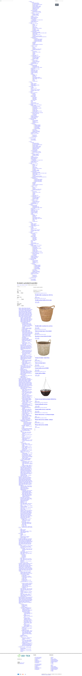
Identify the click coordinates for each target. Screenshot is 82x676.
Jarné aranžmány (37, 127)
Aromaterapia (31, 104)
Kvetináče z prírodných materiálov (37, 4)
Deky (32, 88)
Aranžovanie (33, 123)
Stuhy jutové (34, 238)
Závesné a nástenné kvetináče (37, 146)
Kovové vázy (35, 135)
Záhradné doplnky (33, 20)
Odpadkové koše (35, 81)
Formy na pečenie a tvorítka (36, 192)
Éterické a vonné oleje (36, 113)
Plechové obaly (35, 149)
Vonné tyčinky (35, 114)
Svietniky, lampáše (33, 258)
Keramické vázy (35, 136)
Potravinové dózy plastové (38, 40)
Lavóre (34, 80)
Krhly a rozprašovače (34, 18)
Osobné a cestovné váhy (34, 72)
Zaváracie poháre (35, 60)
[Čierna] (19, 292)
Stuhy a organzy (33, 96)
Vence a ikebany (35, 130)
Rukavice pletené (33, 95)
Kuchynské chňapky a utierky (35, 90)
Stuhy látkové (35, 98)
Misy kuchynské (35, 45)
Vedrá (33, 79)
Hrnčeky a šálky (35, 25)
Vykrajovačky (35, 51)
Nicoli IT (36, 659)
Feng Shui (34, 121)
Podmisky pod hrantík (36, 15)
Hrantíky (32, 153)
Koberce (32, 91)
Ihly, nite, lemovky (33, 102)
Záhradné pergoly (33, 159)
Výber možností (37, 302)
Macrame (34, 235)
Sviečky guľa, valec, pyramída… (37, 248)
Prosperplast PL (37, 662)
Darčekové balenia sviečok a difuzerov (36, 245)
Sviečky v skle (35, 109)
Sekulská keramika (33, 62)
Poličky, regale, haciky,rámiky (35, 225)
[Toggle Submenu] (28, 386)
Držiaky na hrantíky (35, 14)
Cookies (52, 663)
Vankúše (32, 87)
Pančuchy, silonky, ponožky (35, 103)
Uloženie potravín (33, 37)
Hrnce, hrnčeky (35, 46)
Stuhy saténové (35, 97)
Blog (51, 665)
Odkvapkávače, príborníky (36, 172)
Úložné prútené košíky (36, 66)
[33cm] (19, 305)
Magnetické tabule (33, 137)
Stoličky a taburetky (34, 83)
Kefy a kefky (34, 76)
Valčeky (34, 52)
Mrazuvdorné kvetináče (36, 7)
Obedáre (34, 43)
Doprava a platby (53, 658)
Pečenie (32, 50)
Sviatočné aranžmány (37, 126)
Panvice (34, 47)
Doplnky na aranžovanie (36, 271)
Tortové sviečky (35, 111)
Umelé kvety (34, 129)
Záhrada (30, 1)
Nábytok (30, 222)
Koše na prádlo (33, 68)
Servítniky (34, 169)
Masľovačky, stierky (35, 195)
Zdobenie (34, 53)
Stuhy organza (35, 99)
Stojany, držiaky (35, 33)
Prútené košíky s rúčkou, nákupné (37, 67)
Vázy (32, 274)
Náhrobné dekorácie (35, 122)
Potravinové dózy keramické (38, 179)
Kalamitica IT (37, 660)
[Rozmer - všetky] (19, 303)
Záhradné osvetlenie (34, 22)
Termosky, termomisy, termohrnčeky (38, 44)
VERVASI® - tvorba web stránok (46, 674)
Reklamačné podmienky (54, 668)
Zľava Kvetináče (33, 138)
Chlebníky (34, 35)
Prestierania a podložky (36, 30)
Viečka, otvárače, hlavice (36, 61)
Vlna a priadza (33, 93)
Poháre (34, 24)
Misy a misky (35, 26)
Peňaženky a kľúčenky (34, 132)
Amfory (32, 156)
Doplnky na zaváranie (36, 202)
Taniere (34, 166)
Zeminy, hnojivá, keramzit (34, 21)
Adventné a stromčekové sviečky (37, 251)
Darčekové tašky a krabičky (35, 133)
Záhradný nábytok (33, 85)
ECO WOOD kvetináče (36, 3)
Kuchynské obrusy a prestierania (35, 89)
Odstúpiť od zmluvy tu (54, 669)
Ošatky (34, 54)
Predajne (52, 657)
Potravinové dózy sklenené (38, 39)
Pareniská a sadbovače (34, 16)
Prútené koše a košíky (34, 205)
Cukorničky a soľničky (36, 29)
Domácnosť (31, 64)
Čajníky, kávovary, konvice (36, 49)
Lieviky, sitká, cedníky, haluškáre (37, 176)
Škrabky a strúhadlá (35, 199)
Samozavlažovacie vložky (34, 17)
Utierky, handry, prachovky (36, 77)
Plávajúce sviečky (35, 110)
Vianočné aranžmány (37, 128)
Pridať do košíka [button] (37, 297)
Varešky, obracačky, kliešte (36, 56)
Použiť (22, 299)
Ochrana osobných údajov (54, 660)
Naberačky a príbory (35, 58)
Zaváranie (32, 59)
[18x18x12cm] (19, 304)
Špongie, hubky (35, 215)
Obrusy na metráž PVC (34, 92)
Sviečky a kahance (33, 105)
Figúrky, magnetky (35, 261)
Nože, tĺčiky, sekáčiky (36, 57)
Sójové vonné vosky (34, 115)
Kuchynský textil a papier (34, 63)
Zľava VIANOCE (33, 140)
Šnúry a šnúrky (33, 100)
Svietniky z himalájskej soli (35, 116)
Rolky (32, 241)
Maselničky (34, 182)
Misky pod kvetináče (34, 10)
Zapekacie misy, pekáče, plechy (37, 189)
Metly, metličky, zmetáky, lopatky (37, 218)
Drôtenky (34, 75)
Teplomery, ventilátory (34, 212)
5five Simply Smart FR (38, 657)
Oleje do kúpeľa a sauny (34, 117)
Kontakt (52, 662)
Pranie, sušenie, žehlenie (34, 71)
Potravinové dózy (35, 38)
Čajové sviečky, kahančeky (36, 106)
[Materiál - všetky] (19, 297)
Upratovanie (33, 74)
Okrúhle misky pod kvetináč (37, 11)
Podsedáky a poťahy (34, 228)
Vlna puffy (34, 94)
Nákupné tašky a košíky (34, 70)
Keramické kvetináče (36, 143)
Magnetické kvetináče (36, 8)
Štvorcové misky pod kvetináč (37, 12)
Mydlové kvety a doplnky (36, 131)
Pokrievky (34, 48)
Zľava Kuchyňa (33, 139)
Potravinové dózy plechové (38, 41)
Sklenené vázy (35, 134)
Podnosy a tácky (35, 27)
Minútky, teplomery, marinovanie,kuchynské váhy (39, 36)
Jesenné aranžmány (37, 268)
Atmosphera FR (37, 658)
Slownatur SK (37, 668)
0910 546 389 (21, 663)
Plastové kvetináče (35, 5)
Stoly (32, 82)
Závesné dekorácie (35, 120)
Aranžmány (34, 264)
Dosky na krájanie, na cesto (36, 34)
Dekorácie (32, 119)
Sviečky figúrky (35, 107)
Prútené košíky (35, 65)
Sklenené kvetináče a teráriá (36, 6)
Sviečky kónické (35, 108)
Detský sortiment (33, 84)
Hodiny (32, 73)
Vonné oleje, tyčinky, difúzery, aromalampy (37, 112)
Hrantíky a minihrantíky (36, 13)
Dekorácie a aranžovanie (32, 118)
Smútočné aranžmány (37, 125)
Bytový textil (31, 86)
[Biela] (19, 291)
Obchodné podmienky (54, 659)
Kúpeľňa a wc (33, 69)
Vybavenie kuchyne (34, 31)
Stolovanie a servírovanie (34, 23)
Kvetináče (32, 2)
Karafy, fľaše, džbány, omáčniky (37, 28)
